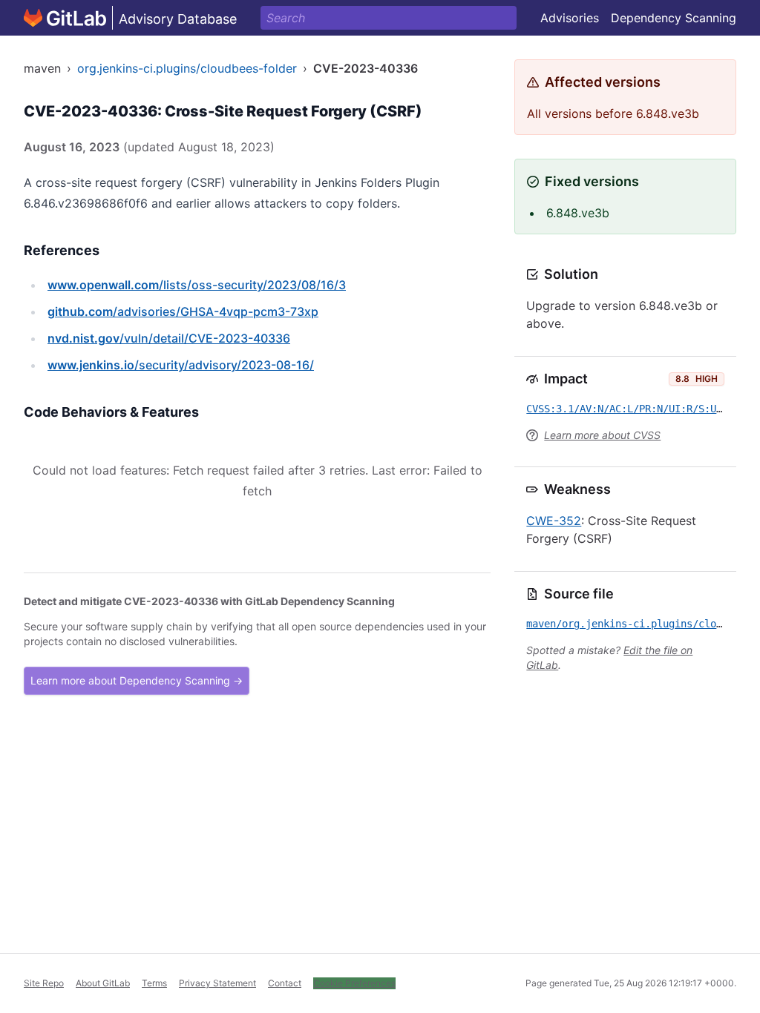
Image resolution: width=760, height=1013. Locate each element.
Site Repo (44, 983)
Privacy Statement (217, 983)
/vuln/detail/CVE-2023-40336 (169, 338)
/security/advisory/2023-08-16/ (181, 364)
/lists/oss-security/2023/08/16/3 (197, 284)
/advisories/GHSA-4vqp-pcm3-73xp (183, 311)
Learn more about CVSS (602, 435)
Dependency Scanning (673, 17)
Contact (284, 983)
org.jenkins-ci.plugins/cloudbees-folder (187, 68)
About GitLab (103, 983)
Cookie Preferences (354, 983)
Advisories (569, 17)
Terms (154, 983)
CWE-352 (553, 520)
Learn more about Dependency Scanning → (136, 680)
